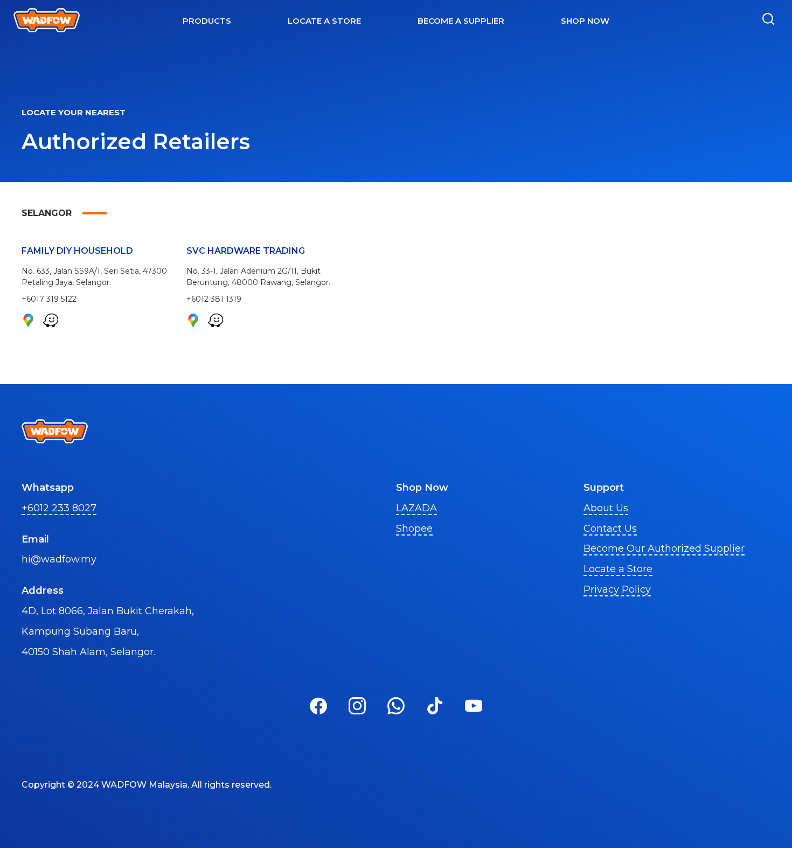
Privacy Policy (617, 589)
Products (207, 21)
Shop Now (585, 21)
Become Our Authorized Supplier (664, 548)
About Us (605, 508)
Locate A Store (324, 21)
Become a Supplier (461, 21)
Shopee (414, 528)
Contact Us (610, 528)
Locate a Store (617, 569)
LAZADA (416, 508)
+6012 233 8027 (59, 508)
